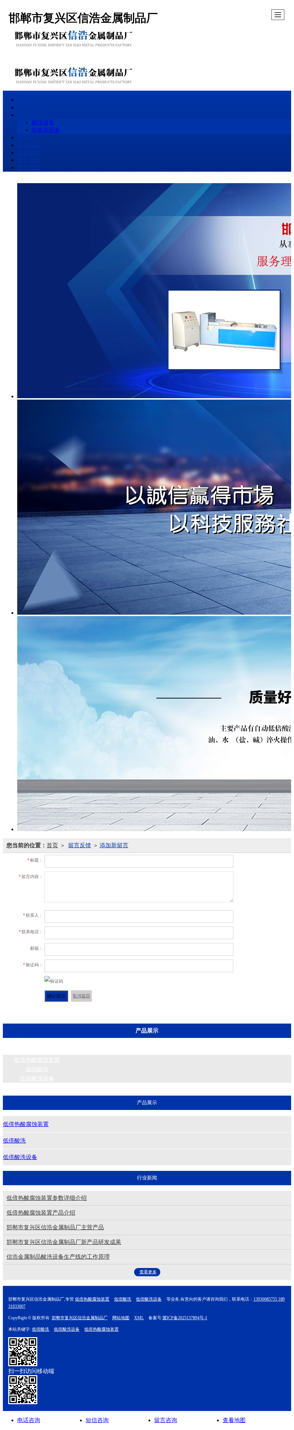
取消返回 (81, 995)
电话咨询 (28, 1420)
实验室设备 (46, 130)
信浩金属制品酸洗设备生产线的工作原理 (58, 1257)
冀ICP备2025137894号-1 (184, 1317)
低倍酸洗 (36, 1069)
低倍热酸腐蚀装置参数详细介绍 (46, 1198)
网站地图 (120, 1317)
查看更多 (148, 1271)
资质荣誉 (28, 152)
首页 (23, 100)
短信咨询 (97, 1420)
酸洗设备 (43, 122)
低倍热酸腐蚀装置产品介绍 (40, 1213)
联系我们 (28, 168)
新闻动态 (28, 137)
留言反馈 (28, 160)
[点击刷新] (53, 981)
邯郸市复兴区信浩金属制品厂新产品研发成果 (63, 1242)
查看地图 (234, 1420)
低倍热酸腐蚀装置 (37, 1060)
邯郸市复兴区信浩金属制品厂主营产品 (55, 1227)
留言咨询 (165, 1420)
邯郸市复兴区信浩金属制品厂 (80, 1317)
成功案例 (28, 145)
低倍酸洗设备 (37, 1079)
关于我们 (28, 107)
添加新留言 (114, 845)
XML (139, 1317)
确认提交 (56, 995)
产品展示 (28, 115)
